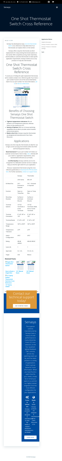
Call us (29, 154)
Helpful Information (46, 42)
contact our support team (29, 172)
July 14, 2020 (10, 40)
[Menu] (57, 7)
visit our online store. (23, 83)
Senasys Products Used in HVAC (49, 44)
